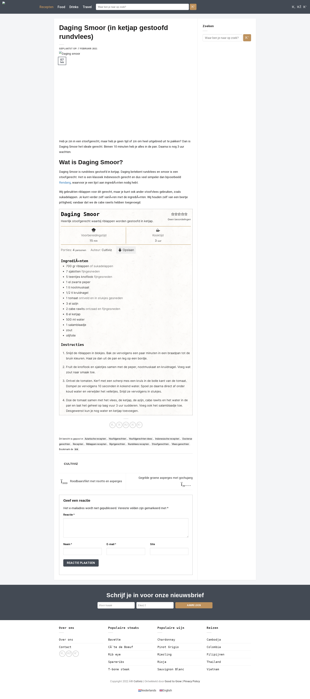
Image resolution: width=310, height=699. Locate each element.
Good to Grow (173, 681)
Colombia (214, 647)
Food (61, 7)
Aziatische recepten (95, 439)
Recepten (46, 7)
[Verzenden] (193, 7)
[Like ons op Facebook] (293, 7)
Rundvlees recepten (138, 444)
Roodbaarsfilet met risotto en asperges (95, 481)
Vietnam (213, 669)
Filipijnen (215, 654)
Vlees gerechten (180, 444)
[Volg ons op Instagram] (299, 7)
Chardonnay (166, 639)
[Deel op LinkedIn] (139, 425)
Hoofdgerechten (117, 439)
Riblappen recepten (96, 444)
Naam (67, 544)
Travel (87, 7)
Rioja (161, 662)
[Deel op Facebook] (112, 425)
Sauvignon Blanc (170, 669)
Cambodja (214, 639)
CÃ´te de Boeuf (120, 647)
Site (152, 544)
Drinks (73, 7)
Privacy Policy (191, 681)
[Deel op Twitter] (119, 425)
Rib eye (114, 654)
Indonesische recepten (167, 439)
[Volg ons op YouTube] (305, 7)
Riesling (164, 654)
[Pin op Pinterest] (133, 425)
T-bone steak (118, 669)
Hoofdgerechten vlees (140, 439)
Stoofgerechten (160, 444)
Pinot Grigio (168, 647)
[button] (172, 214)
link (76, 449)
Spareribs (116, 662)
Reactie (69, 514)
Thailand (214, 662)
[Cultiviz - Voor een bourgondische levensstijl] (18, 7)
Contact (65, 647)
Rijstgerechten (117, 444)
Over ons (66, 639)
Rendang (65, 182)
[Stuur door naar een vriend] (126, 425)
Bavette (114, 639)
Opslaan (128, 250)
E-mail (111, 544)
